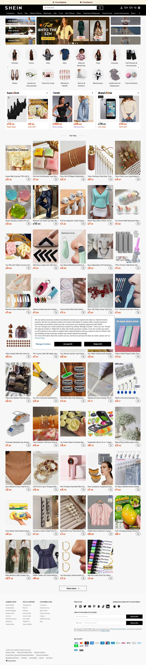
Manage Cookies (39, 652)
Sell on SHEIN (27, 624)
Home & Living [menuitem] (107, 13)
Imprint (41, 658)
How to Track (27, 616)
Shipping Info (27, 605)
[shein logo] (13, 8)
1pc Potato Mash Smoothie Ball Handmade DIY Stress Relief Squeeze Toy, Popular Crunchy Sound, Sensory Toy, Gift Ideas (73, 442)
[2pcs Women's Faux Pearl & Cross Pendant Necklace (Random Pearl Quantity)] (18, 468)
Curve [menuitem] (61, 13)
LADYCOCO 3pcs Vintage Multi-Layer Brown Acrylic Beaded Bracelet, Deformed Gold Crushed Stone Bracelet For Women (45, 487)
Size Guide (26, 619)
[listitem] (18, 161)
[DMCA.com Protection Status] (81, 650)
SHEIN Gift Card (45, 619)
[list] (92, 606)
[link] (36, 2)
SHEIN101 (9, 621)
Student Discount (11, 619)
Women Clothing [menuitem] (35, 13)
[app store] (114, 607)
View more (71, 588)
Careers (8, 616)
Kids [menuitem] (55, 13)
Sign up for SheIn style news (85, 612)
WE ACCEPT (78, 639)
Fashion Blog (10, 624)
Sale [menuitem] (26, 13)
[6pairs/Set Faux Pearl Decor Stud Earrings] (73, 512)
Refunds (25, 610)
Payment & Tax (44, 608)
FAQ (41, 621)
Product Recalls (45, 613)
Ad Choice (49, 658)
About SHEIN (10, 605)
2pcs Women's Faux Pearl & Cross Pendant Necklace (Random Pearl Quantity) (18, 487)
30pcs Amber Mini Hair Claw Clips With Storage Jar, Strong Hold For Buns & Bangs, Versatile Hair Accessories (18, 353)
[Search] (100, 8)
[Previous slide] (39, 30)
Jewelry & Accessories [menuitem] (121, 13)
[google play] (118, 607)
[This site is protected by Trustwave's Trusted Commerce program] (76, 650)
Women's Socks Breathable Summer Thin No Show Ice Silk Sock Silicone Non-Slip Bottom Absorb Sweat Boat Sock (18, 309)
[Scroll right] (139, 13)
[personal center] (121, 7)
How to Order (27, 613)
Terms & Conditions (42, 655)
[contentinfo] (108, 644)
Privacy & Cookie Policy (118, 629)
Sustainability (10, 608)
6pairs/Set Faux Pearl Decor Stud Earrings (73, 531)
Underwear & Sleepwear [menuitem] (91, 13)
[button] (135, 7)
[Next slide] (107, 30)
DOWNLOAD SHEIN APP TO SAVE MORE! (126, 602)
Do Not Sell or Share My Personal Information (20, 655)
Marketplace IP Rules (12, 658)
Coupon (42, 616)
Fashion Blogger (11, 610)
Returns (25, 608)
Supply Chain (10, 613)
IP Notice (24, 658)
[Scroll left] (136, 13)
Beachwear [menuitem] (47, 13)
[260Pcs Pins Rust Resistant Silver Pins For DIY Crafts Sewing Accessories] (128, 379)
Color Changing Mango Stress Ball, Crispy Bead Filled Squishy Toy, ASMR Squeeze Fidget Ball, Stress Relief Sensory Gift (128, 531)
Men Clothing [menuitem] (69, 13)
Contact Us (43, 605)
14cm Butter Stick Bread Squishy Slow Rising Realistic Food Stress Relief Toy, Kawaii (18, 531)
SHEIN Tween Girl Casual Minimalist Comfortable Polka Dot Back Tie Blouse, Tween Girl (45, 575)
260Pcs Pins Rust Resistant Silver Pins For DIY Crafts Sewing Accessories (128, 398)
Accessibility (33, 658)
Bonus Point (43, 610)
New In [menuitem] (20, 13)
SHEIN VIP (26, 621)
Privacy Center (10, 652)
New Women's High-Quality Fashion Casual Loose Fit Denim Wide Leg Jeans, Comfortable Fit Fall (18, 575)
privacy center (105, 630)
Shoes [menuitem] (79, 13)
